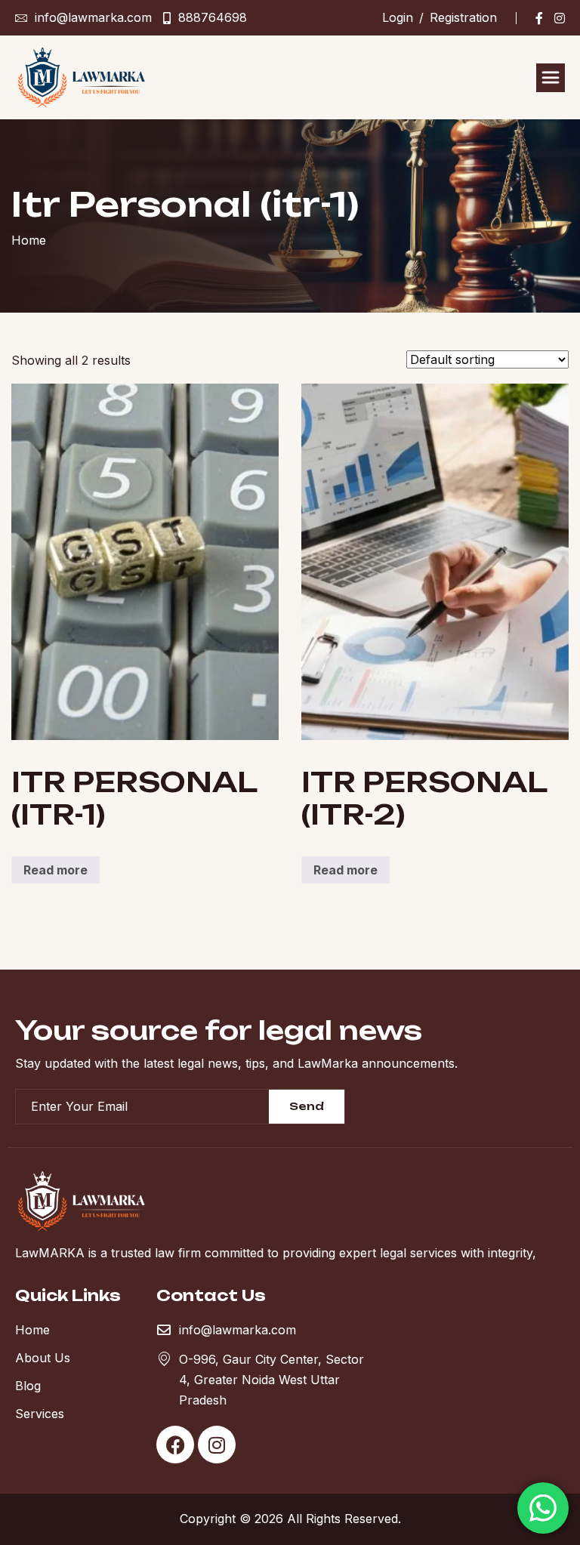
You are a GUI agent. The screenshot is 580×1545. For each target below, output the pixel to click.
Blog (28, 1385)
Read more (55, 869)
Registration (463, 17)
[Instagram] (559, 18)
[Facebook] (539, 18)
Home (32, 1329)
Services (39, 1413)
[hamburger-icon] (550, 77)
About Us (42, 1357)
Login (397, 17)
